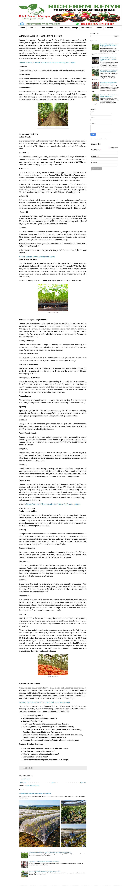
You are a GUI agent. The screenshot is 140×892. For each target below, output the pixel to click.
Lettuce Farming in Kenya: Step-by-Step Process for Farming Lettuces (53, 504)
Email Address (96, 150)
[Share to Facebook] (30, 768)
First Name (95, 156)
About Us (32, 28)
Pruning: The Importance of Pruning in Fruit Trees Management (44, 702)
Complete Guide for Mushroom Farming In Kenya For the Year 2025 (108, 59)
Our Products (86, 28)
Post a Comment (26, 779)
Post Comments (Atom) (32, 785)
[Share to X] (28, 768)
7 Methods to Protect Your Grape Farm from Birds (35, 793)
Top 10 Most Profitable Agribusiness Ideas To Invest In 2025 (44, 871)
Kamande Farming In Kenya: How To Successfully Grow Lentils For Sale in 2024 (50, 852)
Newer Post (23, 782)
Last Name (94, 162)
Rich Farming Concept (69, 28)
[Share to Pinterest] (31, 768)
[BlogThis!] (26, 768)
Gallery (99, 28)
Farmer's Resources (48, 28)
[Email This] (24, 768)
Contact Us (109, 28)
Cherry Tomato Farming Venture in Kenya (37, 257)
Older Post (83, 782)
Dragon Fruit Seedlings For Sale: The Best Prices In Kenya (44, 861)
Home (22, 28)
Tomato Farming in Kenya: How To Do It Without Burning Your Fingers (47, 62)
